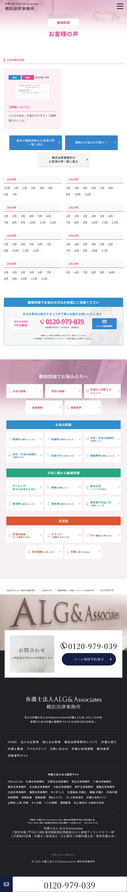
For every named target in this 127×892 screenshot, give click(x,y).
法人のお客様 (30, 742)
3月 (33, 188)
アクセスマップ (36, 749)
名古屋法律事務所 (39, 787)
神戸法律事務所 (84, 787)
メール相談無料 (104, 326)
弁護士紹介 (109, 742)
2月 (24, 188)
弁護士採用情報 (82, 749)
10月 (77, 194)
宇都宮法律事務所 (57, 781)
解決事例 (103, 749)
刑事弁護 (112, 792)
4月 (41, 188)
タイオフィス (57, 792)
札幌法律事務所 (35, 781)
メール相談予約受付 (89, 659)
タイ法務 (36, 802)
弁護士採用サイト (96, 797)
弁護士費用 (15, 749)
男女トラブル (56, 797)
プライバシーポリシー (63, 855)
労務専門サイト (18, 755)
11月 (88, 194)
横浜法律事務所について (81, 742)
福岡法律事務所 (38, 792)
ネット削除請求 (74, 797)
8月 (110, 188)
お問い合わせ (59, 749)
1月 (16, 188)
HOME (12, 742)
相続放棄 (26, 797)
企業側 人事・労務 (18, 802)
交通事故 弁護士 (77, 792)
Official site (15, 781)
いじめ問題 (50, 802)
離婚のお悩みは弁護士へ (91, 142)
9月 (68, 194)
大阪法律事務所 (62, 787)
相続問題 (13, 797)
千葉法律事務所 (102, 781)
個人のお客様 (51, 742)
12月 (7, 188)
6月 (6, 194)
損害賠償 (40, 797)
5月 (50, 188)
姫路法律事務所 (105, 787)
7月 (14, 194)
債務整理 (65, 802)
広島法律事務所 (17, 792)
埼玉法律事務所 (81, 781)
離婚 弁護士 (97, 792)
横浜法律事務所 (17, 787)
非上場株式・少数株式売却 (89, 802)
